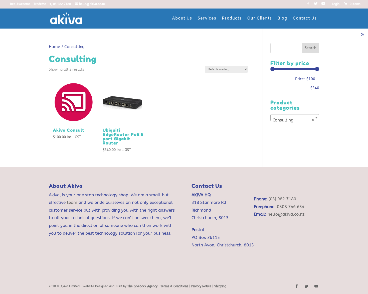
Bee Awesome (20, 4)
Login (335, 4)
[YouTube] (323, 5)
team (72, 202)
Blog (282, 18)
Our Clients (259, 18)
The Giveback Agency (142, 286)
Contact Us (305, 18)
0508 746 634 (290, 206)
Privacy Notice (201, 286)
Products (232, 18)
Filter (282, 80)
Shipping (220, 286)
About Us (182, 18)
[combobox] (294, 117)
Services (207, 18)
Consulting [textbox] (293, 119)
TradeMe (40, 4)
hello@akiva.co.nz (286, 214)
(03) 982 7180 (282, 198)
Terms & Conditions (174, 286)
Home (54, 47)
